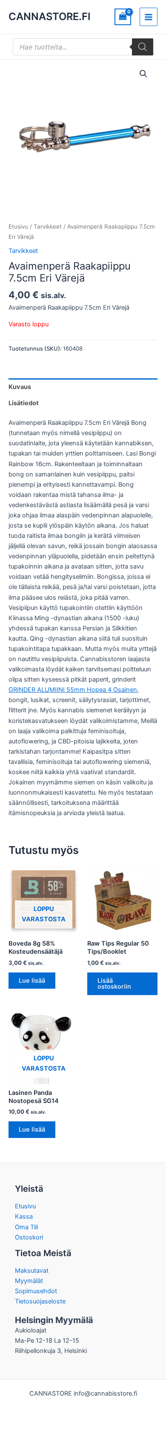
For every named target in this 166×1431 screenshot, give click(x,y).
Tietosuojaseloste (40, 1301)
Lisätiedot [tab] (24, 403)
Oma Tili (26, 1227)
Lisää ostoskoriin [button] (114, 984)
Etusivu (18, 226)
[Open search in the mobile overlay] (83, 46)
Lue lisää (32, 980)
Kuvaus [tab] (20, 387)
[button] (143, 73)
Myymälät (29, 1281)
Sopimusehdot (36, 1291)
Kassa (24, 1216)
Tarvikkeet (48, 226)
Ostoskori (29, 1237)
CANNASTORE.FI (50, 16)
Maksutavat (32, 1270)
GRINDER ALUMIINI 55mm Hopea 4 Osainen (73, 690)
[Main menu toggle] (148, 17)
